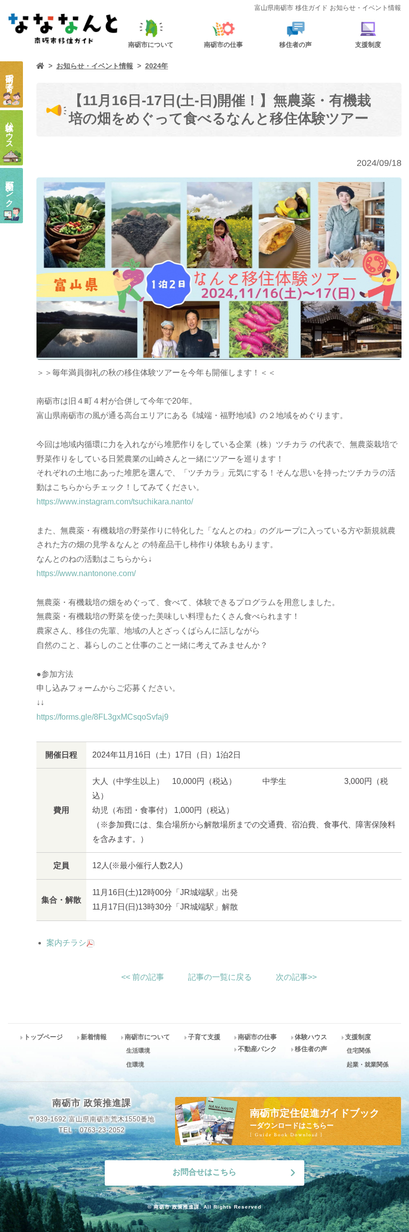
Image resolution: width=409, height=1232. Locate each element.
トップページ (43, 1037)
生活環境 (138, 1050)
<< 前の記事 (142, 977)
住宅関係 (359, 1050)
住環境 (135, 1064)
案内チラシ (66, 942)
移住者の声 (311, 1049)
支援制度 (358, 1037)
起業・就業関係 (368, 1064)
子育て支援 (204, 1037)
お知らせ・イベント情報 (94, 66)
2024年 (156, 66)
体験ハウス (311, 1037)
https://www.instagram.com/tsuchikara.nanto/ (114, 501)
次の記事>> (296, 977)
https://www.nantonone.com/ (86, 573)
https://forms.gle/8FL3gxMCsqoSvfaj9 (102, 717)
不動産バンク (257, 1049)
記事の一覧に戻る (220, 977)
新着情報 (94, 1037)
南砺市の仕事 (257, 1037)
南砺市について (147, 1037)
